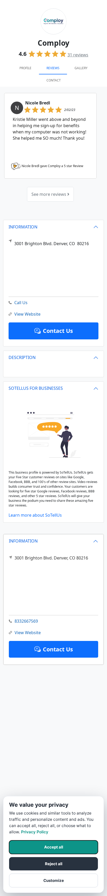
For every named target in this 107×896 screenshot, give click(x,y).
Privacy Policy (34, 831)
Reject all (53, 863)
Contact (53, 80)
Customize (53, 880)
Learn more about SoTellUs (35, 515)
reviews (78, 55)
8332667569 (26, 621)
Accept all (53, 847)
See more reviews (49, 194)
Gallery (81, 68)
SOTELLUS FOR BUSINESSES (36, 388)
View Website (28, 632)
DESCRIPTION (22, 357)
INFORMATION (23, 541)
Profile (25, 68)
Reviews (52, 68)
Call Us (21, 302)
